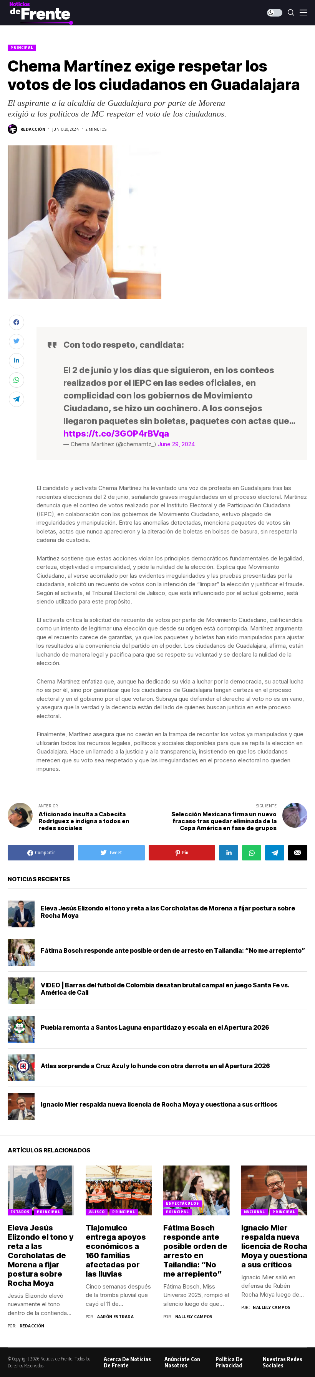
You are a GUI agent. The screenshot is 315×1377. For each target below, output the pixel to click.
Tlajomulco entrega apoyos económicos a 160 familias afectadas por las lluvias (116, 1251)
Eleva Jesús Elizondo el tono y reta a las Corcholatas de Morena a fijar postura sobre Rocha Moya (168, 911)
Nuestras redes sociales (282, 1362)
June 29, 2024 (176, 444)
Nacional (254, 1212)
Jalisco (96, 1212)
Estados (20, 1212)
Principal (21, 47)
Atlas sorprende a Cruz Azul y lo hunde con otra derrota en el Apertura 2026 (155, 1066)
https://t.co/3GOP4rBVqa (116, 433)
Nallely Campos (194, 1316)
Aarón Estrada (115, 1316)
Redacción (32, 129)
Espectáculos (182, 1203)
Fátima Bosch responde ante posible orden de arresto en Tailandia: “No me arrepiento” (173, 950)
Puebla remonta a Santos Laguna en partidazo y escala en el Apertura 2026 (155, 1027)
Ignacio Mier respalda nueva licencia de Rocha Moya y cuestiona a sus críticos (159, 1104)
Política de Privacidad (229, 1362)
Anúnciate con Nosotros (182, 1362)
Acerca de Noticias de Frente (127, 1362)
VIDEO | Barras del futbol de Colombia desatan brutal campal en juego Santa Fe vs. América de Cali (165, 988)
